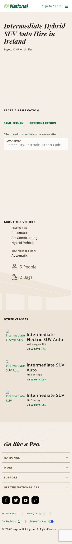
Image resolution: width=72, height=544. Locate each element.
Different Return (42, 123)
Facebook (6, 500)
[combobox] (36, 144)
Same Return (14, 123)
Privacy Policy (33, 513)
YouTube (26, 500)
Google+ (35, 500)
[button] (52, 6)
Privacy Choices (38, 521)
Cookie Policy (9, 521)
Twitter (16, 500)
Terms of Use (9, 513)
